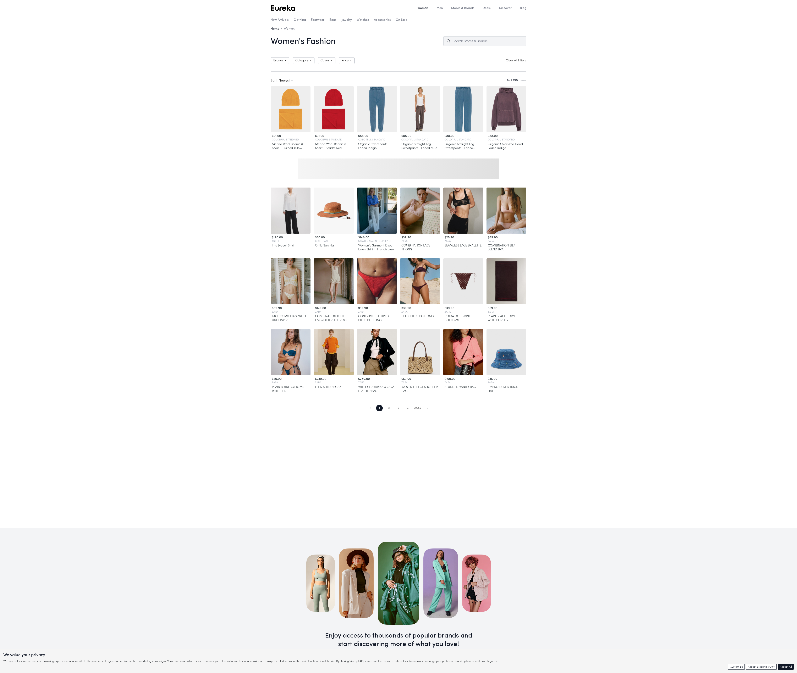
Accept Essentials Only (761, 666)
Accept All (786, 666)
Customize (736, 666)
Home (275, 28)
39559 (417, 407)
